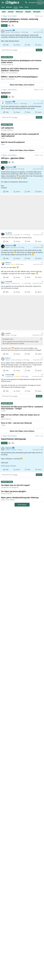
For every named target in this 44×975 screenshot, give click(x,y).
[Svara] (9, 25)
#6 (42, 333)
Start (3, 7)
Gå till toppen (22, 504)
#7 (42, 358)
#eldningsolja (5, 466)
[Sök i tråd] (12, 25)
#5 (42, 281)
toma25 (7, 333)
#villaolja (13, 466)
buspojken (8, 102)
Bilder (21, 7)
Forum (16, 7)
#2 (42, 233)
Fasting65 (8, 281)
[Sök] (26, 2)
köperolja (8, 448)
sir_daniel (8, 233)
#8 (42, 374)
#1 (42, 30)
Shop (26, 7)
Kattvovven (9, 167)
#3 (42, 245)
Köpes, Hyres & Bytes (26, 85)
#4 (42, 262)
